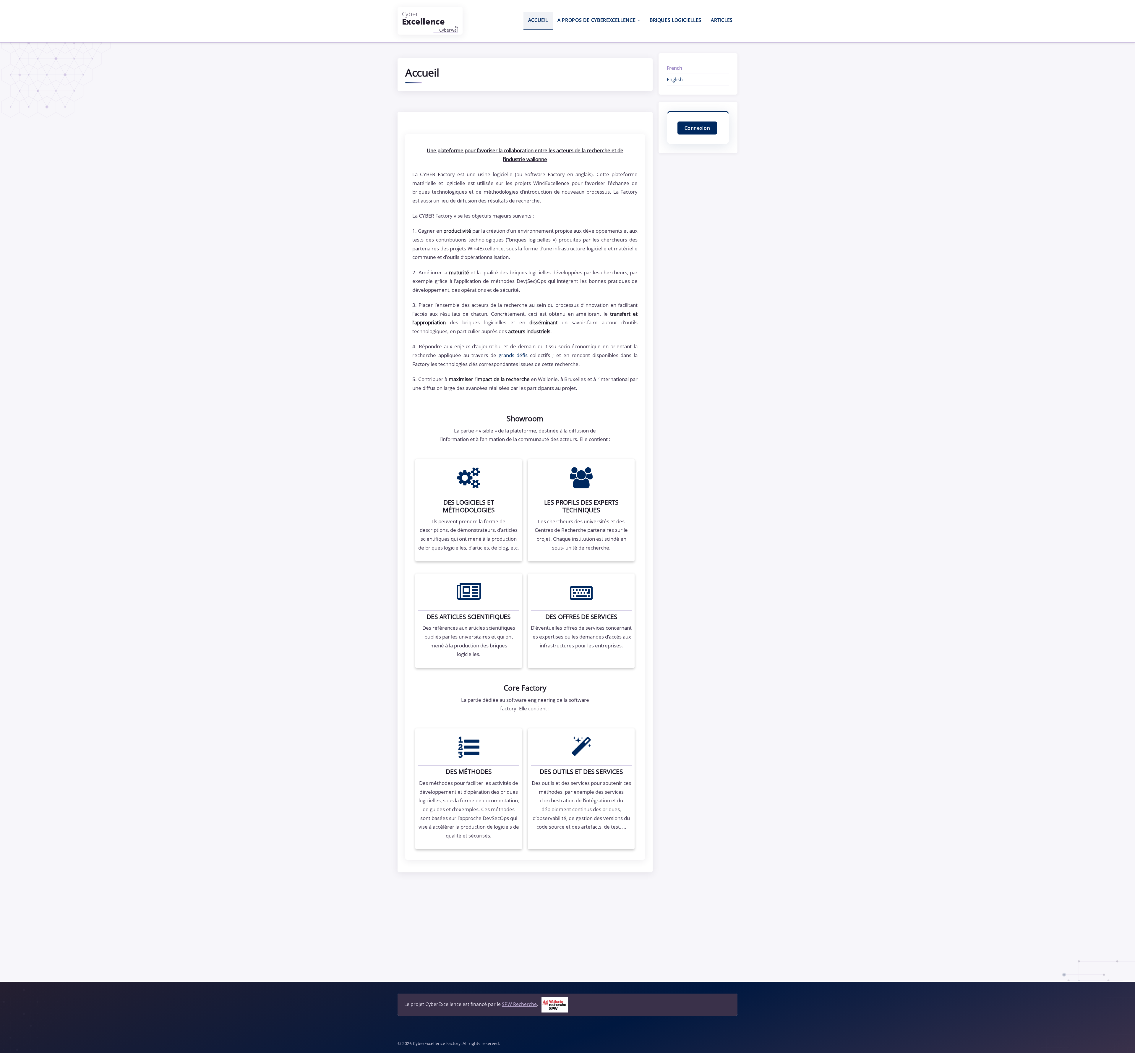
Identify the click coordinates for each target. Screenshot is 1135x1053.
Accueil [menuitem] (538, 20)
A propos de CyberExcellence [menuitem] (596, 20)
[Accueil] (430, 21)
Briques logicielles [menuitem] (675, 20)
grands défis (513, 355)
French (674, 68)
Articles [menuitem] (722, 20)
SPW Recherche (519, 1004)
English (675, 79)
